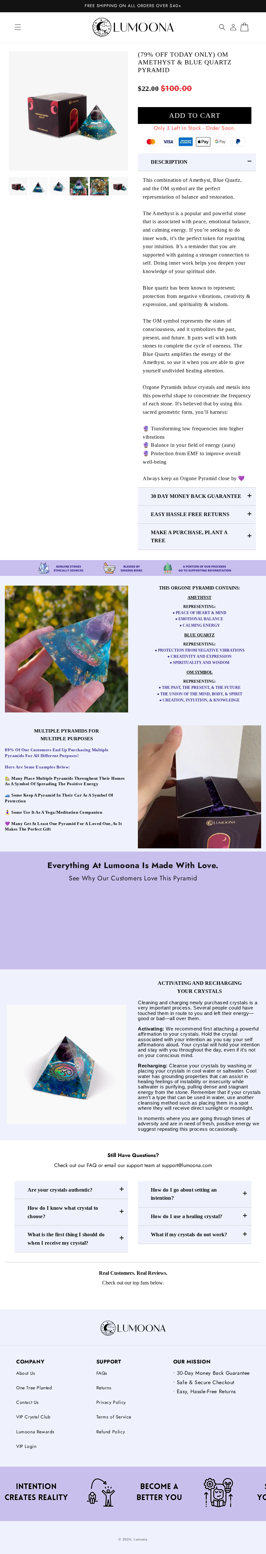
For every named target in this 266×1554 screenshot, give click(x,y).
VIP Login (26, 1446)
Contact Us (27, 1402)
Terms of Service (114, 1417)
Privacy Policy (111, 1402)
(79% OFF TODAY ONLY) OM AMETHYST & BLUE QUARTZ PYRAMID (185, 62)
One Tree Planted (34, 1387)
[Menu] (17, 27)
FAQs (101, 1373)
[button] (222, 27)
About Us (25, 1373)
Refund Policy (110, 1431)
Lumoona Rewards (35, 1431)
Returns (104, 1387)
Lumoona (141, 1539)
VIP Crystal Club (33, 1417)
